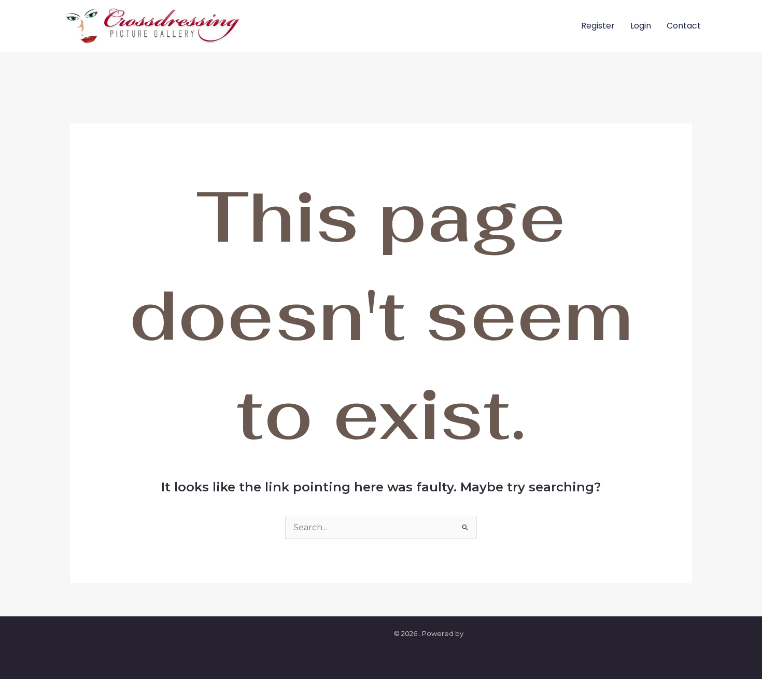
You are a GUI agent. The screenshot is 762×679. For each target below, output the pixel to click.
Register (598, 26)
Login (640, 26)
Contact (684, 26)
